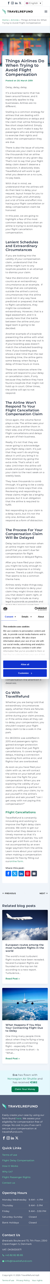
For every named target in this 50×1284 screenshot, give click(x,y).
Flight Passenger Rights (16, 1177)
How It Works (10, 1166)
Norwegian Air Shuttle (22, 1078)
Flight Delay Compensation (18, 1160)
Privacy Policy (23, 1280)
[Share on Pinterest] (27, 873)
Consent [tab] (9, 616)
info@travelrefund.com (18, 1261)
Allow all (25, 664)
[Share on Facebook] (8, 873)
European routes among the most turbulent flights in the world (25, 947)
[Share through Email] (34, 873)
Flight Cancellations (21, 812)
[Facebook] (8, 3)
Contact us (8, 1182)
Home (5, 20)
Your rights (37, 1280)
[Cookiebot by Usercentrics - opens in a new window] (35, 609)
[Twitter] (20, 3)
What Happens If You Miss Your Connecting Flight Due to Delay (24, 1027)
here (19, 1118)
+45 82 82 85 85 (14, 1255)
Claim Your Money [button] (25, 1089)
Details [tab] (25, 616)
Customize (23, 673)
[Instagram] (12, 3)
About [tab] (41, 616)
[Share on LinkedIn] (21, 873)
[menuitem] (33, 3)
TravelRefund (10, 10)
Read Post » (13, 978)
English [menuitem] (33, 3)
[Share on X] (15, 873)
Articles (15, 20)
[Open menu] (46, 11)
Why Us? (7, 1171)
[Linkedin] (16, 3)
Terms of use (9, 1155)
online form (16, 861)
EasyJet (40, 1086)
